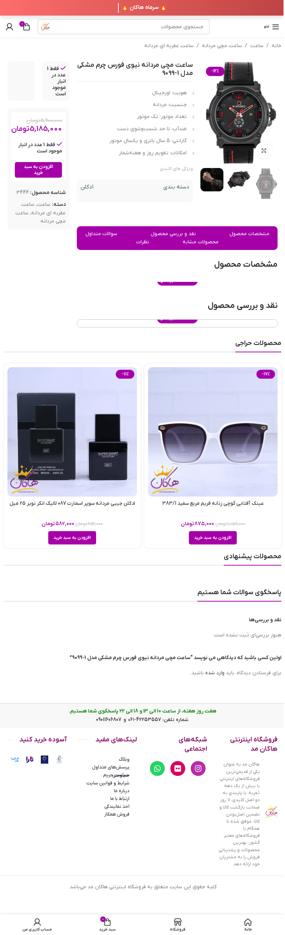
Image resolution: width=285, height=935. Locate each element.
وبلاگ (124, 759)
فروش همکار (117, 814)
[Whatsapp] (157, 768)
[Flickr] (177, 768)
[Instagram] (198, 768)
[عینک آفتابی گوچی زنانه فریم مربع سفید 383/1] (213, 432)
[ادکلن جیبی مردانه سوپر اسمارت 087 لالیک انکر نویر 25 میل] (72, 432)
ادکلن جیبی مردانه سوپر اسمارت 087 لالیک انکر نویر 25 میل (72, 503)
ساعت (256, 45)
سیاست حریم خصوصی (116, 775)
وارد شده (215, 672)
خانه (276, 45)
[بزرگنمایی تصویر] (263, 150)
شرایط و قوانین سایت (108, 783)
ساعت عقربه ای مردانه (169, 45)
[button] (213, 537)
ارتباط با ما (120, 799)
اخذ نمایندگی (117, 806)
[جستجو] (45, 26)
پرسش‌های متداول (111, 767)
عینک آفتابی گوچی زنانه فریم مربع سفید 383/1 (213, 503)
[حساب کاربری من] (9, 26)
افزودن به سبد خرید (38, 170)
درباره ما (122, 791)
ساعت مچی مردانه (222, 45)
